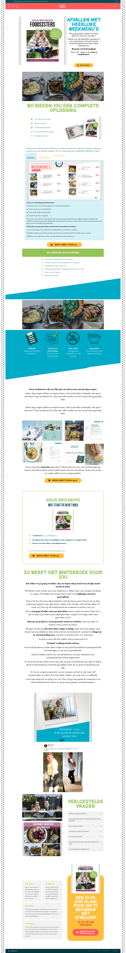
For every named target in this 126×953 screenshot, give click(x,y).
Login (116, 1)
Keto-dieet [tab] (31, 157)
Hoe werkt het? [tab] (59, 156)
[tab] (85, 813)
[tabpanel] (64, 200)
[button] (117, 6)
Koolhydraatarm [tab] (44, 157)
